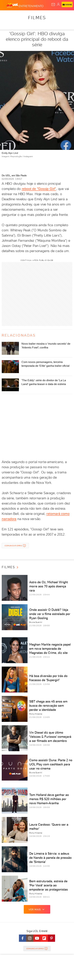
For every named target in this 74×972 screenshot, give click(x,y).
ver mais (35, 909)
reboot (26, 189)
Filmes (37, 17)
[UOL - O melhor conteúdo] (13, 5)
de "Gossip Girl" (43, 189)
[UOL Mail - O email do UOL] (53, 4)
